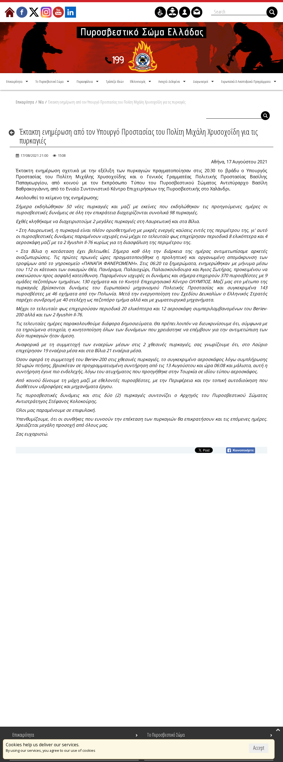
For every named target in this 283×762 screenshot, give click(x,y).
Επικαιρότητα (25, 102)
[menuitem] (17, 81)
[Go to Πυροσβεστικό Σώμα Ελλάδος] (141, 47)
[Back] (13, 132)
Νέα (41, 102)
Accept (258, 748)
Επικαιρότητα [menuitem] (23, 734)
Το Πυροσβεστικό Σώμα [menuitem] (166, 734)
